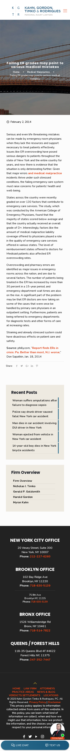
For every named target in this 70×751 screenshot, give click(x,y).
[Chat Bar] (35, 745)
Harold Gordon (23, 497)
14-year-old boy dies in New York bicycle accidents (34, 448)
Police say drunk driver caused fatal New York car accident (32, 414)
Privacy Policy (37, 702)
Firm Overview (22, 481)
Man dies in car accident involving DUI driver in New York (34, 425)
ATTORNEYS (47, 688)
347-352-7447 (40, 660)
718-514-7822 (40, 631)
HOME (16, 688)
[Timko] (35, 11)
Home (16, 72)
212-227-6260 (40, 556)
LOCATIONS (51, 695)
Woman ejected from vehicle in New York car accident (32, 437)
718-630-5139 (40, 586)
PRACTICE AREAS (23, 692)
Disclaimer (54, 702)
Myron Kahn (21, 502)
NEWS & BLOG (46, 692)
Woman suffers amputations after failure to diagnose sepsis (34, 403)
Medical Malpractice (38, 72)
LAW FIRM (30, 688)
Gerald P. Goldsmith (26, 491)
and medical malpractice (45, 173)
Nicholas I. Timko (24, 486)
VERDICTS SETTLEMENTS (24, 695)
